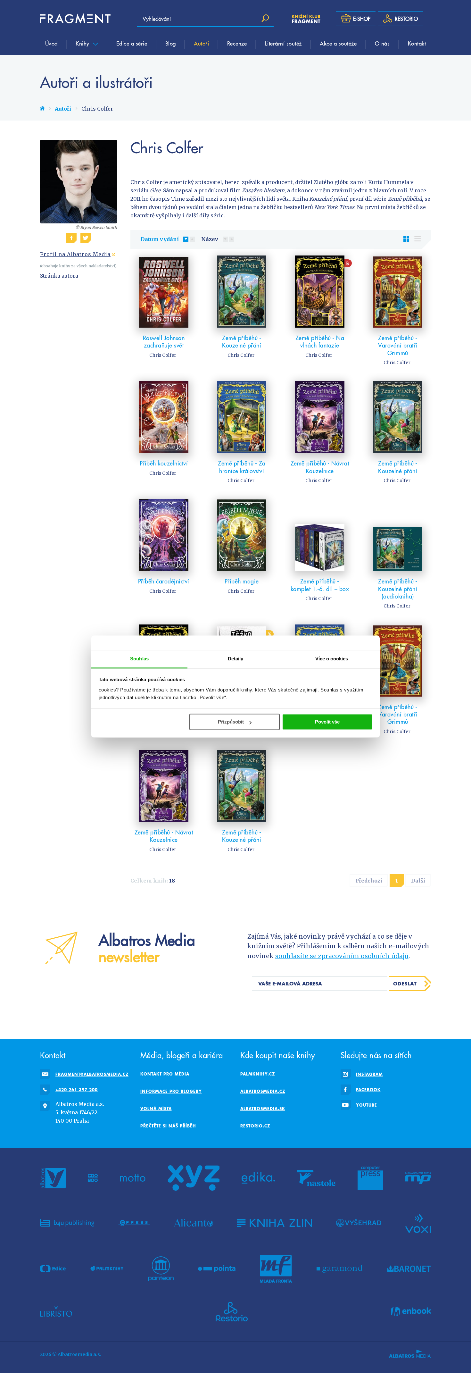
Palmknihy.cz (257, 1074)
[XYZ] (193, 1178)
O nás (382, 43)
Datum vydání (160, 239)
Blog (170, 43)
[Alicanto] (194, 1223)
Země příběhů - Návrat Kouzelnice (320, 466)
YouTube (366, 1105)
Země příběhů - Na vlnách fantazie (319, 341)
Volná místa (156, 1108)
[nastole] (316, 1178)
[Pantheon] (160, 1268)
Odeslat (405, 983)
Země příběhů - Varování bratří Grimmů (397, 345)
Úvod (51, 43)
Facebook (368, 1090)
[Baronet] (409, 1268)
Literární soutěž (283, 43)
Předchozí (368, 880)
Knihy (83, 43)
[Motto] (132, 1178)
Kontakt (417, 43)
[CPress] (134, 1223)
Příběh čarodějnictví (163, 581)
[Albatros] (52, 1178)
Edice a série (131, 43)
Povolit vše (327, 721)
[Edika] (258, 1178)
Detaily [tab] (236, 658)
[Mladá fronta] (276, 1268)
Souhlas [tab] (139, 658)
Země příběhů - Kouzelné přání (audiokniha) (397, 588)
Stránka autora (59, 275)
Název (209, 239)
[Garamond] (339, 1268)
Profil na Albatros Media (75, 254)
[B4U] (67, 1223)
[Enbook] (411, 1311)
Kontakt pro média (164, 1074)
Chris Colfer (162, 355)
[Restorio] (231, 1311)
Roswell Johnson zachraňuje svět (164, 341)
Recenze (237, 43)
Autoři (201, 43)
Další (418, 880)
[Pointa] (216, 1268)
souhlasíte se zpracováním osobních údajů (342, 956)
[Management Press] (418, 1178)
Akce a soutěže (338, 43)
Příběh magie (242, 581)
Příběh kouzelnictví (164, 463)
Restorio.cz (255, 1126)
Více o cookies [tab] (331, 658)
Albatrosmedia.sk (262, 1108)
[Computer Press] (370, 1178)
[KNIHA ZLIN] (274, 1223)
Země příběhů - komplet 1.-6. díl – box (320, 584)
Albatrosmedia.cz (262, 1091)
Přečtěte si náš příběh (168, 1126)
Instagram (369, 1074)
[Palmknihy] (107, 1268)
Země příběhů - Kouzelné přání (241, 341)
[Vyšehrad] (358, 1223)
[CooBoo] (92, 1178)
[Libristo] (56, 1311)
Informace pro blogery (171, 1091)
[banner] (75, 18)
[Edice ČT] (52, 1268)
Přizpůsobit (231, 721)
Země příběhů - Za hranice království (242, 466)
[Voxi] (418, 1223)
